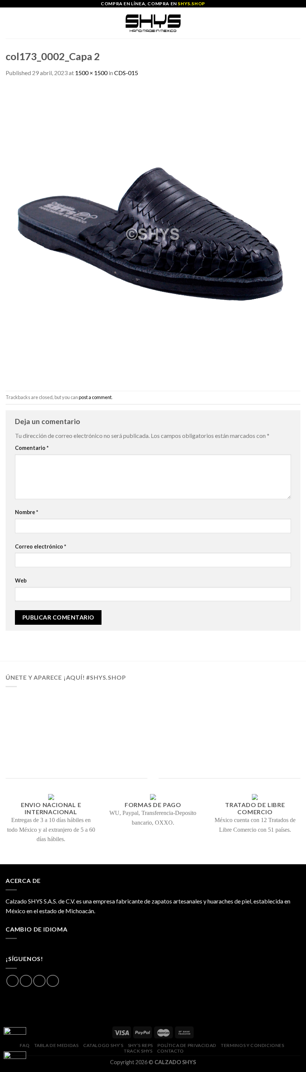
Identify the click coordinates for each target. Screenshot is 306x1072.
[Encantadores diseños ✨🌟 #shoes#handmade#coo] (153, 712)
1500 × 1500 (91, 72)
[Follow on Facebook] (12, 981)
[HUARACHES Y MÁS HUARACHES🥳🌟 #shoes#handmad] (36, 712)
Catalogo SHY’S (103, 1045)
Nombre (26, 512)
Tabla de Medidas (56, 1045)
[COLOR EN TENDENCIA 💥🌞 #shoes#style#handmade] (36, 746)
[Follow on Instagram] (26, 981)
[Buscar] (297, 23)
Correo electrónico (40, 546)
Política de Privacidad (186, 1045)
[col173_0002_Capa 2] (153, 233)
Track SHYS (138, 1051)
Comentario (32, 448)
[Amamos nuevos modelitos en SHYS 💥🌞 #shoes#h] (269, 712)
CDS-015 (126, 72)
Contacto (170, 1051)
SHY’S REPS (140, 1045)
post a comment (95, 397)
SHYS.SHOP (191, 3)
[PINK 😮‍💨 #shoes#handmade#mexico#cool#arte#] (269, 746)
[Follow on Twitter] (39, 981)
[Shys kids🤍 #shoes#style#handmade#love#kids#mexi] (211, 746)
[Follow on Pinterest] (53, 981)
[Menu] (10, 23)
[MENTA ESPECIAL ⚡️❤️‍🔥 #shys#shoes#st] (95, 746)
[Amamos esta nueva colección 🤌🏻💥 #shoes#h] (211, 712)
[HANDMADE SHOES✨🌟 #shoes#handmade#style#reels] (95, 712)
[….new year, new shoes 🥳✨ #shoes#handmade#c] (153, 746)
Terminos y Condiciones (252, 1045)
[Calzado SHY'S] (153, 23)
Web (20, 580)
